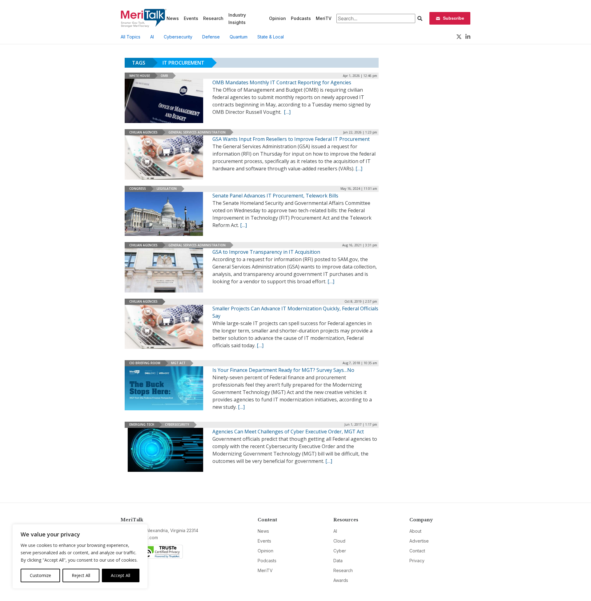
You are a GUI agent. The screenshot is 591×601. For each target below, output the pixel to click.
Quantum (238, 36)
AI (152, 36)
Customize (40, 575)
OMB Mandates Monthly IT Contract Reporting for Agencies (281, 82)
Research (213, 18)
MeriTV (324, 18)
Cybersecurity (178, 36)
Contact (417, 550)
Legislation (167, 188)
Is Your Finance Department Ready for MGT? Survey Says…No (283, 370)
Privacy (416, 560)
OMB (164, 76)
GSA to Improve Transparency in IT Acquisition (267, 252)
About (415, 531)
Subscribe (453, 18)
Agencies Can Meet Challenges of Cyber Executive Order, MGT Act (288, 431)
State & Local (270, 36)
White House (139, 76)
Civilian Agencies (143, 132)
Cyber (339, 550)
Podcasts (301, 18)
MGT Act (178, 363)
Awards (340, 580)
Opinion (277, 18)
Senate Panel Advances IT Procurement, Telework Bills (275, 195)
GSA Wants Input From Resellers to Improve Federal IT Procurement (291, 139)
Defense (211, 36)
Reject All (81, 575)
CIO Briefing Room (144, 363)
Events (191, 18)
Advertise (419, 540)
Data (338, 560)
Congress (137, 188)
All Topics (130, 36)
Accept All (120, 575)
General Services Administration (197, 132)
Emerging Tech (141, 424)
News (173, 18)
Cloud (339, 540)
